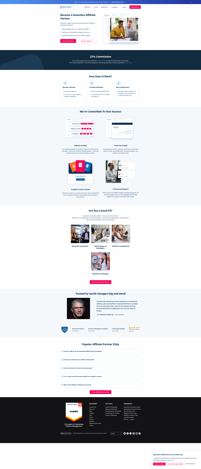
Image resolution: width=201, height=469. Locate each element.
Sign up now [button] (135, 7)
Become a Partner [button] (68, 41)
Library (91, 425)
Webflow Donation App (131, 415)
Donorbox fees (101, 61)
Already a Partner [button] (86, 41)
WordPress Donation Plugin (132, 407)
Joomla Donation (129, 417)
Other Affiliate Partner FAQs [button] (100, 392)
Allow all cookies (159, 464)
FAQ (90, 415)
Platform (87, 7)
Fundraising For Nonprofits (113, 411)
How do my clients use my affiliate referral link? (79, 360)
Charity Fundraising (111, 415)
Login (124, 7)
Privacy (91, 419)
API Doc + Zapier (129, 419)
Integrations (128, 403)
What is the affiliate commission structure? (77, 385)
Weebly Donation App (130, 413)
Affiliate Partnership (95, 423)
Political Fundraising (111, 407)
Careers (91, 413)
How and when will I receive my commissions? (78, 368)
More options (190, 464)
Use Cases (109, 403)
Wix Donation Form (129, 411)
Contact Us (92, 407)
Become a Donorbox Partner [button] (100, 282)
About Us (92, 409)
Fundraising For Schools (112, 413)
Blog (90, 411)
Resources (104, 7)
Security (91, 421)
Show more (170, 460)
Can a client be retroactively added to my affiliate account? (83, 376)
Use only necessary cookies (175, 464)
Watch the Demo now (118, 2)
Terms (91, 417)
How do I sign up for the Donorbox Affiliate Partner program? (83, 351)
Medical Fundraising (111, 409)
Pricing (96, 7)
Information (93, 403)
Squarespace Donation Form (132, 409)
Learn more (128, 63)
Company (114, 7)
